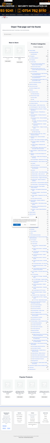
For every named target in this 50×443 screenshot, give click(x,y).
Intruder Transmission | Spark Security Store (39, 356)
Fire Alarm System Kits (36, 328)
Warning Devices (35, 360)
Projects (45, 14)
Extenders (32, 229)
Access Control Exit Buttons (37, 304)
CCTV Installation (19, 416)
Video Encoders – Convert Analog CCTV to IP (40, 184)
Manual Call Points (35, 330)
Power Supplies (33, 231)
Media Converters (33, 214)
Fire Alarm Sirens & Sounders (37, 326)
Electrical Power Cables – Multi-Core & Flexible (39, 101)
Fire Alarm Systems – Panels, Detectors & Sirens (39, 321)
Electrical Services (12, 14)
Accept (17, 224)
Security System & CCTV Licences (39, 290)
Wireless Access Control (36, 319)
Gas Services (27, 14)
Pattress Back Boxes (35, 93)
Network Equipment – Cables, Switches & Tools (39, 161)
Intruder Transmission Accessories (38, 358)
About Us (7, 14)
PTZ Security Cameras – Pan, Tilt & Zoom (40, 263)
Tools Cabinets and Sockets (37, 198)
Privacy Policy (45, 420)
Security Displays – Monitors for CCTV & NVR (40, 159)
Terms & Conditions (45, 421)
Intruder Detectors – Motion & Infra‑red (38, 353)
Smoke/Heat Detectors (36, 332)
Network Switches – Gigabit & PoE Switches (39, 177)
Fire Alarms (19, 421)
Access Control (19, 420)
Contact (45, 416)
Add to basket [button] (7, 61)
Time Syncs (32, 367)
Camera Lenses (35, 241)
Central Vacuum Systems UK (38, 14)
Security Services (20, 14)
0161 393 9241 (32, 419)
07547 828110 (32, 420)
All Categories (32, 56)
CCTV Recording (34, 71)
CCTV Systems (32, 59)
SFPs (32, 233)
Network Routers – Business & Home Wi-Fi (39, 175)
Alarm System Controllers (36, 348)
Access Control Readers (36, 306)
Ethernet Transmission (36, 165)
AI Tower (32, 14)
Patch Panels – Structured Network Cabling (39, 182)
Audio (33, 99)
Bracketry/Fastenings (34, 52)
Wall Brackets (34, 54)
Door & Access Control (33, 86)
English (6, 0)
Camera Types (33, 61)
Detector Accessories (33, 84)
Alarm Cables (34, 97)
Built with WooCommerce (28, 437)
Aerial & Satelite (32, 50)
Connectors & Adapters (35, 227)
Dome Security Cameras (36, 66)
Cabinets (33, 163)
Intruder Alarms (19, 418)
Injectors (33, 170)
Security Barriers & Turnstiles (37, 317)
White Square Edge (36, 131)
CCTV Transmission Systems (36, 82)
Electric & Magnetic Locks (35, 88)
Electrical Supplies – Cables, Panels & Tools (37, 105)
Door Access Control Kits (36, 308)
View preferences (33, 224)
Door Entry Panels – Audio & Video (38, 310)
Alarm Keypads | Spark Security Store (38, 346)
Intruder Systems (32, 212)
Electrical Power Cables (35, 95)
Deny (25, 224)
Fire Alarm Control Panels (36, 324)
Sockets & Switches (34, 103)
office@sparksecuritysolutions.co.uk (34, 422)
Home (3, 14)
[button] (36, 217)
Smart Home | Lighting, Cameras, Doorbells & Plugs (39, 365)
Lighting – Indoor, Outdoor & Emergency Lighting (39, 139)
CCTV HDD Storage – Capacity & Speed (40, 279)
